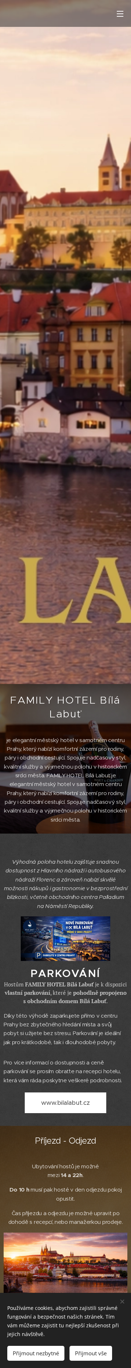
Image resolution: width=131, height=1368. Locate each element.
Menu (120, 13)
